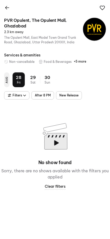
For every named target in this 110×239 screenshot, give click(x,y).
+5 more (80, 61)
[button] (102, 8)
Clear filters (55, 186)
